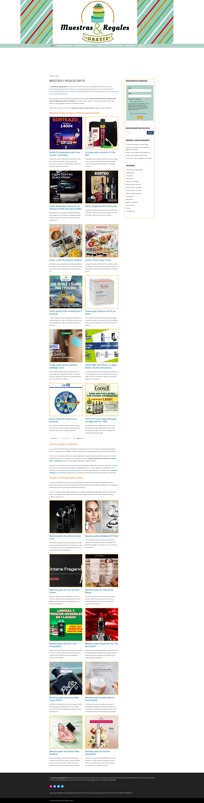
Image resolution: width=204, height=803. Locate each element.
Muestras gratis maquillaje (134, 187)
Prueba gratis (102, 46)
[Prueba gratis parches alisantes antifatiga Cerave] (65, 361)
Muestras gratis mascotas (133, 190)
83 (74, 438)
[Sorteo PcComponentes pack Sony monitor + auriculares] (65, 148)
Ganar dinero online (64, 46)
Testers (128, 208)
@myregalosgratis (94, 470)
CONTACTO (128, 793)
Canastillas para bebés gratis (134, 170)
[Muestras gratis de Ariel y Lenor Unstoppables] (65, 640)
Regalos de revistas (132, 202)
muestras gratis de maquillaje (74, 91)
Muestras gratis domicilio (83, 46)
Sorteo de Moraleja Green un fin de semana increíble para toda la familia (65, 207)
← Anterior (53, 438)
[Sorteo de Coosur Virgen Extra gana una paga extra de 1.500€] (101, 415)
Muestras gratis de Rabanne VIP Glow (101, 536)
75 (63, 438)
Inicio (53, 46)
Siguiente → (80, 438)
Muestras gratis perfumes (133, 193)
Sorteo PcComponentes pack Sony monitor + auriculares (64, 153)
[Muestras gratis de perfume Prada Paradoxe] (65, 747)
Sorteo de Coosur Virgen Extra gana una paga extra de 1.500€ (101, 420)
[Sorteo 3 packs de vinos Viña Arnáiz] (101, 202)
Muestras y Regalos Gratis (66, 800)
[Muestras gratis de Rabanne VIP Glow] (101, 532)
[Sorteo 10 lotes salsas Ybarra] (101, 256)
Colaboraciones (130, 173)
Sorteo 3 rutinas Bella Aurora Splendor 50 (138, 152)
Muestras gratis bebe (132, 181)
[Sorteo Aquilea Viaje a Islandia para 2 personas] (65, 307)
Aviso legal (112, 780)
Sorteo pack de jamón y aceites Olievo (137, 144)
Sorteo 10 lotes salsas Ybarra (98, 260)
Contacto (141, 46)
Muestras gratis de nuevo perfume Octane (64, 591)
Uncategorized (130, 211)
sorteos (108, 91)
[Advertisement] (102, 60)
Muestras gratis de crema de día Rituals (99, 591)
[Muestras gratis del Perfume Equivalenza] (101, 747)
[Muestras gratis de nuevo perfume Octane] (65, 586)
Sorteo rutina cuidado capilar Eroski (136, 155)
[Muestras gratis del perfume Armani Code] (65, 532)
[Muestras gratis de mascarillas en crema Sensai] (101, 693)
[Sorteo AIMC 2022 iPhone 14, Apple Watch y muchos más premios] (101, 361)
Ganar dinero (129, 179)
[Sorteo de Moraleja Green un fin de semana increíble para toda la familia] (65, 202)
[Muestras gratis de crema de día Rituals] (101, 586)
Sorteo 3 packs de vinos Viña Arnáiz (101, 206)
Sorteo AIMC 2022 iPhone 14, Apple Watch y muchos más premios (101, 366)
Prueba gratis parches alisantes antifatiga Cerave (63, 366)
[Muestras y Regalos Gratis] (96, 22)
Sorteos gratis (117, 46)
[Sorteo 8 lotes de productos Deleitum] (65, 256)
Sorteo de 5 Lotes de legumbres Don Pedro (139, 158)
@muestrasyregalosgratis (73, 470)
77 (69, 438)
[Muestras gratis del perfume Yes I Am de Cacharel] (101, 640)
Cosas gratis (129, 46)
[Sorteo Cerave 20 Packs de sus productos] (65, 415)
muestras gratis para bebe (57, 91)
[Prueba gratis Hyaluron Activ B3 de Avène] (101, 307)
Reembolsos (129, 199)
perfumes (87, 91)
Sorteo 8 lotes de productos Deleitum (65, 260)
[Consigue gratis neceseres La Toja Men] (101, 148)
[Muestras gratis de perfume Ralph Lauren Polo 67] (65, 693)
